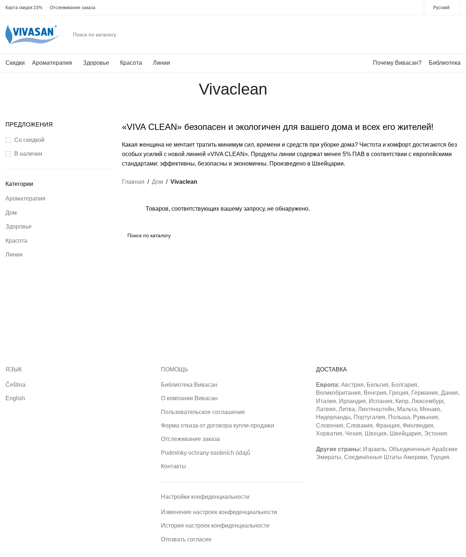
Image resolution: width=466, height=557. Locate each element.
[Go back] (190, 89)
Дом (11, 213)
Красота (16, 241)
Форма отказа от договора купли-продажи (217, 425)
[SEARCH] (409, 34)
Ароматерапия (25, 198)
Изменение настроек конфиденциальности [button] (219, 512)
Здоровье (18, 226)
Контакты (173, 466)
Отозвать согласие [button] (186, 539)
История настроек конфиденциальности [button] (215, 525)
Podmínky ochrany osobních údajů (205, 453)
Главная (133, 182)
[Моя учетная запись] (427, 34)
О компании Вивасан (189, 398)
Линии (14, 254)
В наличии (28, 154)
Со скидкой (29, 140)
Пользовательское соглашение (203, 412)
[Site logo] (32, 34)
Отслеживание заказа (190, 439)
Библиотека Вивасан (189, 385)
